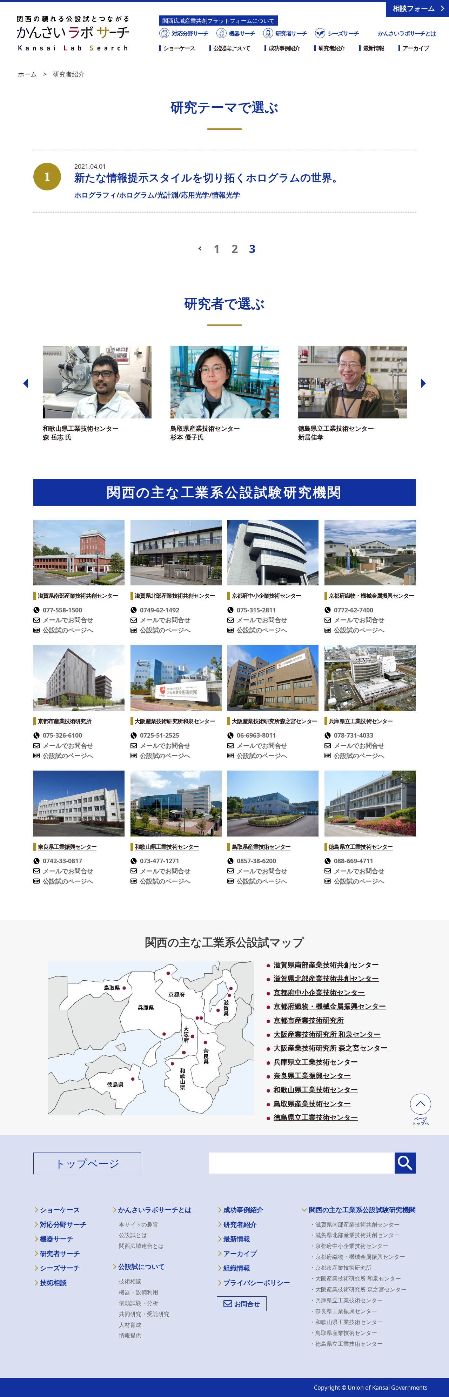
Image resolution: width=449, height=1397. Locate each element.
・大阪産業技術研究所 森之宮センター (358, 1289)
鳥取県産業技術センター (312, 1103)
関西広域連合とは (141, 1246)
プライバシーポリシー (256, 1283)
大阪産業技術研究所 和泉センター (327, 1034)
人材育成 (130, 1325)
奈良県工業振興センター (312, 1075)
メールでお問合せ (68, 620)
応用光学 (195, 195)
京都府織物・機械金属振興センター (330, 1006)
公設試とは (133, 1235)
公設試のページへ (68, 630)
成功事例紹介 (284, 48)
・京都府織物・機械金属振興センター (357, 1257)
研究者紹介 (331, 48)
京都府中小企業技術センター (319, 992)
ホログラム (136, 195)
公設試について (232, 48)
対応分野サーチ (190, 33)
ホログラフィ (95, 195)
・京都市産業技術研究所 (340, 1267)
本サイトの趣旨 (138, 1224)
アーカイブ (416, 48)
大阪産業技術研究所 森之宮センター (331, 1048)
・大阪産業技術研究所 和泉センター (355, 1278)
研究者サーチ (291, 33)
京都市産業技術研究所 (309, 1020)
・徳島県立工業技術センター (346, 1344)
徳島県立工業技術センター (316, 1117)
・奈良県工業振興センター (343, 1311)
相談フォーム (414, 8)
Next (423, 383)
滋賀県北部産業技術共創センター (326, 978)
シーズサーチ (343, 33)
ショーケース (179, 48)
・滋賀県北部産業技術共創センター (355, 1235)
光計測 (167, 195)
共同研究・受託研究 (144, 1314)
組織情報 (236, 1268)
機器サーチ (242, 33)
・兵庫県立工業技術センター (346, 1300)
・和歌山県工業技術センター (346, 1322)
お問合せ (247, 1303)
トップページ (87, 1163)
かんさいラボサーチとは (407, 33)
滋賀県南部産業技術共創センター (326, 964)
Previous (25, 383)
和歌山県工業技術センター (316, 1089)
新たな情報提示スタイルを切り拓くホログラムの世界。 (208, 177)
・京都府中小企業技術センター (349, 1246)
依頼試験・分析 (138, 1303)
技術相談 (53, 1283)
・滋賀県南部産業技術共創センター (355, 1224)
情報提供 (130, 1335)
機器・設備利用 (138, 1292)
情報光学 (226, 195)
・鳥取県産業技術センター (343, 1333)
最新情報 (373, 48)
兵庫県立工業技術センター (316, 1062)
